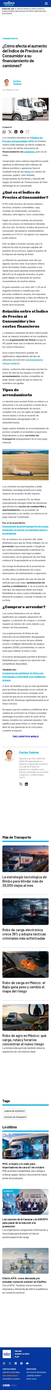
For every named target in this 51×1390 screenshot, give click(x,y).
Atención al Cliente (11, 1377)
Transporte (10, 36)
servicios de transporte (15, 1114)
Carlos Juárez (17, 80)
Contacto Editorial (11, 1370)
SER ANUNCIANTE (10, 1373)
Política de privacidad (36, 1370)
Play (17, 1355)
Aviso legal (31, 1377)
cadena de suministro (14, 1108)
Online (18, 1349)
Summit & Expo (22, 1352)
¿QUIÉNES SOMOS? (33, 1373)
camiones (29, 149)
